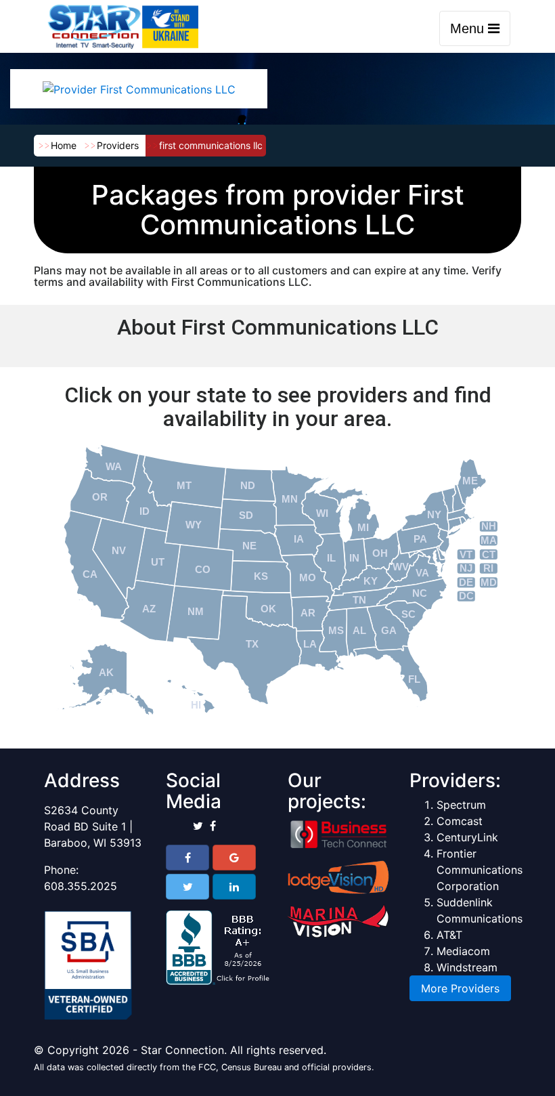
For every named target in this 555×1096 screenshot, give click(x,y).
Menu (469, 28)
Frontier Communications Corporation (480, 870)
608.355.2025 (80, 886)
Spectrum (461, 805)
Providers (118, 145)
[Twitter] (187, 887)
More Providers (460, 988)
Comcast (460, 821)
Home (63, 145)
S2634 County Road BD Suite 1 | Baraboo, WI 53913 (92, 826)
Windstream (467, 967)
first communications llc (211, 145)
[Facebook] (187, 857)
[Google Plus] (234, 857)
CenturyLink (467, 837)
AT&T (449, 935)
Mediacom (463, 951)
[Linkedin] (234, 887)
